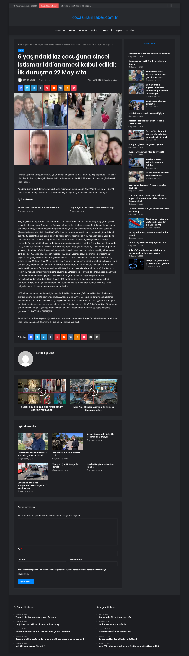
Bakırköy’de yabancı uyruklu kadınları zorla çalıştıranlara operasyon (147, 251)
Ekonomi (83, 30)
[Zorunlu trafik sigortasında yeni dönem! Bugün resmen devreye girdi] (136, 88)
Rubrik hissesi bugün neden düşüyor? (147, 113)
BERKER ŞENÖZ (29, 80)
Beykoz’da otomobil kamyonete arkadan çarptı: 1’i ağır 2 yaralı (33, 485)
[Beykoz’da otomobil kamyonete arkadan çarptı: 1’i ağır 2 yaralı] (33, 471)
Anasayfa (60, 30)
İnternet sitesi (76, 559)
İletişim (130, 30)
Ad (20, 549)
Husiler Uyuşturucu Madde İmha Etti (100, 465)
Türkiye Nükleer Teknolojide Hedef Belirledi (155, 162)
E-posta (22, 559)
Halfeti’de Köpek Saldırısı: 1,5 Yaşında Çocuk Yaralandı (83, 6)
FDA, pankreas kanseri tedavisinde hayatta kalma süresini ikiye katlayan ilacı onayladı (148, 198)
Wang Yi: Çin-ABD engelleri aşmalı (65, 465)
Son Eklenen (150, 43)
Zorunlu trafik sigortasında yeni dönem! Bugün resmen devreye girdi (157, 89)
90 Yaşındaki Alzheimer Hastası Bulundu (157, 174)
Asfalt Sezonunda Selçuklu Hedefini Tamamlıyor (100, 435)
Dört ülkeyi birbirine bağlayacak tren (147, 242)
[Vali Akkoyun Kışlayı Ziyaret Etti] (67, 441)
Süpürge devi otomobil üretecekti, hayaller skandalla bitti (157, 222)
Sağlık (94, 30)
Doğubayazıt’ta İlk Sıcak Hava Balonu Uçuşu (92, 207)
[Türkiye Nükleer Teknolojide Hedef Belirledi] (136, 163)
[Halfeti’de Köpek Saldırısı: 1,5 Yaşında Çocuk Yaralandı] (33, 441)
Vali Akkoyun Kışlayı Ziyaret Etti (66, 454)
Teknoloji (107, 30)
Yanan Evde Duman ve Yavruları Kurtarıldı (38, 207)
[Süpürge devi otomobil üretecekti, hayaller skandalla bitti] (136, 223)
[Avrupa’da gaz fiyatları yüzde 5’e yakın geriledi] (136, 264)
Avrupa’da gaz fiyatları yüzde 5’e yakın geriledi (157, 262)
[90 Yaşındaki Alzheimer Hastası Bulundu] (136, 176)
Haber (72, 30)
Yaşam (119, 30)
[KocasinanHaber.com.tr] (94, 17)
